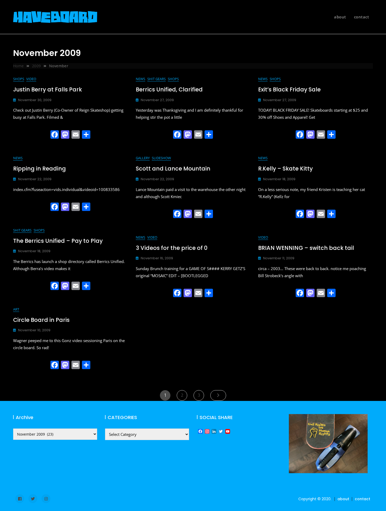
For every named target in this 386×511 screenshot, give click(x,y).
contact (361, 16)
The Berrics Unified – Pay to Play (58, 241)
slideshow (161, 158)
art (16, 309)
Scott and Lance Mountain (173, 168)
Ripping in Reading (39, 168)
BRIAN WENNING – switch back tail (306, 248)
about (340, 16)
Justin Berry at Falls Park (47, 89)
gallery (143, 158)
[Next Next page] (218, 395)
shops (18, 78)
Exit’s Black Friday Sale (289, 89)
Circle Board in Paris (41, 320)
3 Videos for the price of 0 (171, 248)
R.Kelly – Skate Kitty (285, 168)
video (31, 78)
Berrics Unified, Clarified (169, 89)
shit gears (156, 78)
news (140, 78)
